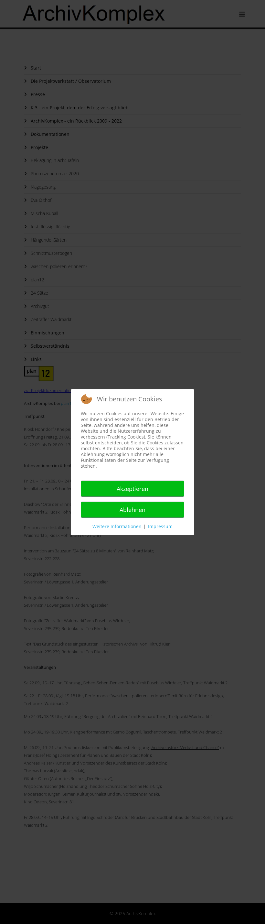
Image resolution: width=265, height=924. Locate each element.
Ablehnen (132, 510)
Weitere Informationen (117, 526)
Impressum (160, 526)
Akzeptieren (132, 489)
